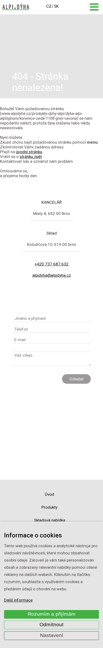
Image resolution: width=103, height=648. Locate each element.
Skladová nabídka (49, 520)
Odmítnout (51, 625)
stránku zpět (31, 156)
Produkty (49, 507)
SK (56, 6)
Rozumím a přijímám (51, 614)
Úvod (49, 494)
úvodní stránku (29, 151)
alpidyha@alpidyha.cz (51, 275)
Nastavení (51, 635)
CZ (49, 6)
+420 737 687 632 (51, 264)
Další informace (18, 600)
